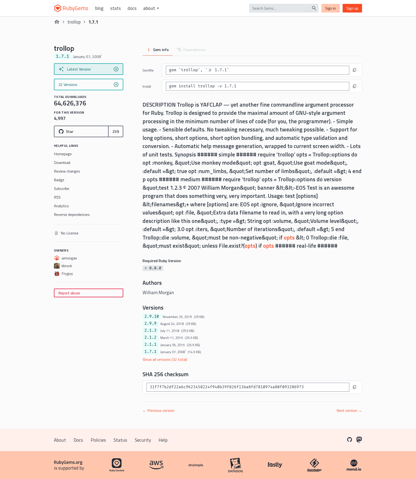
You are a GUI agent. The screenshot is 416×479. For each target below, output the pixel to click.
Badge (59, 180)
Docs (132, 8)
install (147, 86)
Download (62, 162)
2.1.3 (150, 330)
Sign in (330, 8)
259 (115, 131)
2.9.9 (150, 323)
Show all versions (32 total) (165, 359)
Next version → (349, 410)
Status (120, 439)
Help (163, 439)
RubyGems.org (68, 462)
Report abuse (69, 293)
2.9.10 (151, 316)
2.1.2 (150, 337)
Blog (99, 8)
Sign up (352, 8)
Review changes (67, 171)
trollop (74, 21)
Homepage (63, 154)
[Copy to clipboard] (354, 70)
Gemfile (148, 70)
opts (289, 237)
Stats (115, 8)
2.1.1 (150, 344)
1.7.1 (150, 351)
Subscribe (61, 188)
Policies (98, 439)
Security (143, 439)
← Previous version (158, 410)
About (60, 439)
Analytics (61, 206)
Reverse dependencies (72, 214)
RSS (57, 197)
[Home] (57, 22)
